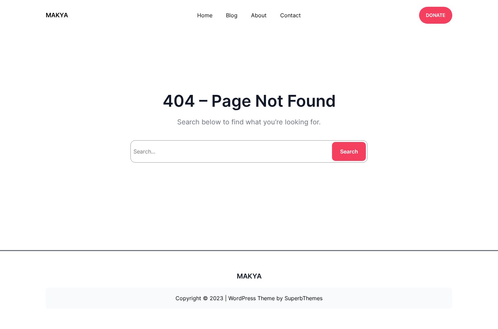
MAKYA (57, 15)
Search (349, 151)
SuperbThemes (304, 298)
